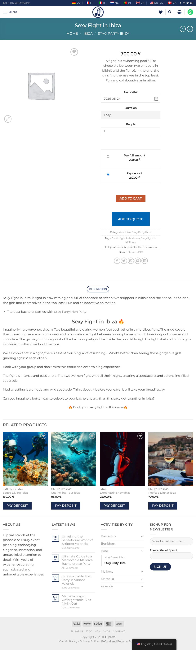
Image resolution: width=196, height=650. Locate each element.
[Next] (193, 474)
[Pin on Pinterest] (138, 261)
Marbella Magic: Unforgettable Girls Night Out (76, 599)
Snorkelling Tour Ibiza (65, 492)
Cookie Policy (68, 641)
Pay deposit (17, 505)
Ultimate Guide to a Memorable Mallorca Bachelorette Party (77, 560)
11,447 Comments (78, 608)
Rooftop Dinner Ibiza (162, 492)
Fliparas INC (135, 252)
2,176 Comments (76, 548)
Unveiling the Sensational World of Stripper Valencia (77, 540)
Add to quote (130, 219)
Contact (119, 631)
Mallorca (107, 571)
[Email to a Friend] (131, 261)
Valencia (107, 586)
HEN (97, 631)
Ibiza (88, 33)
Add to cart (131, 198)
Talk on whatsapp (16, 3)
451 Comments (76, 568)
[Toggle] (142, 536)
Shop (106, 631)
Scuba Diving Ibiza (15, 492)
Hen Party (79, 312)
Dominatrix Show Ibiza (115, 492)
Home (72, 33)
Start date (130, 91)
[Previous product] (190, 29)
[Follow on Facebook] (180, 3)
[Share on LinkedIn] (144, 261)
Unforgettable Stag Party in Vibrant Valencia (76, 579)
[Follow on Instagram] (184, 3)
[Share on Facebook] (117, 261)
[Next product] (183, 29)
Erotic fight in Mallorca (126, 238)
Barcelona (108, 536)
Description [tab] (98, 289)
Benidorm (108, 543)
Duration (131, 108)
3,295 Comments (78, 588)
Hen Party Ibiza (115, 557)
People (130, 124)
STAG (89, 631)
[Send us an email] (191, 3)
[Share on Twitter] (124, 261)
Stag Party (62, 312)
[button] (10, 12)
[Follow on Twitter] (187, 3)
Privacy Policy (89, 641)
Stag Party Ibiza (113, 33)
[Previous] (3, 474)
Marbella (107, 579)
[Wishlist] (161, 12)
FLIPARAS (76, 631)
